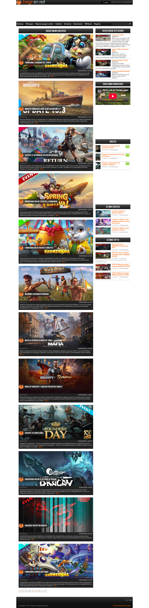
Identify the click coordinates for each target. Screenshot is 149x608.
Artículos (67, 24)
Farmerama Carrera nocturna (36, 572)
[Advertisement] (112, 122)
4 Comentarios (123, 277)
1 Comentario (113, 158)
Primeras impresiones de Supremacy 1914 (111, 147)
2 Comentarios (113, 166)
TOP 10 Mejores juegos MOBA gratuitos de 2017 (120, 274)
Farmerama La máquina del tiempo (38, 62)
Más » (53, 76)
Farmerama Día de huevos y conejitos (39, 247)
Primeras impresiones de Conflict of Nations (111, 163)
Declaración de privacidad (121, 605)
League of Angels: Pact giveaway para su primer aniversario (121, 221)
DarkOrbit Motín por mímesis (36, 525)
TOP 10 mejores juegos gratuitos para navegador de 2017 (121, 254)
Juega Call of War (118, 35)
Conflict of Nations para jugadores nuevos (120, 229)
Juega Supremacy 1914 (120, 60)
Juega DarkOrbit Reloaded (121, 71)
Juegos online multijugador (122, 2)
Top (130, 600)
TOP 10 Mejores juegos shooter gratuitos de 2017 (121, 265)
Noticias (20, 24)
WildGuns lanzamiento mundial (37, 294)
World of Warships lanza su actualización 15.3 (43, 109)
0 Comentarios (113, 149)
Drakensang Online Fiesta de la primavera (41, 201)
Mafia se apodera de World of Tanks (38, 340)
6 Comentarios (123, 250)
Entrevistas (77, 24)
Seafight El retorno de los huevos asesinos (41, 155)
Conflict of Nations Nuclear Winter (118, 212)
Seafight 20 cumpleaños (34, 433)
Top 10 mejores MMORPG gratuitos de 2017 (120, 246)
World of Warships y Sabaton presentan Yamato (43, 386)
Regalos (97, 24)
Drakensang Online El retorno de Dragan (40, 479)
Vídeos (89, 24)
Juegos (30, 24)
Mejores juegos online (44, 24)
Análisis (58, 24)
